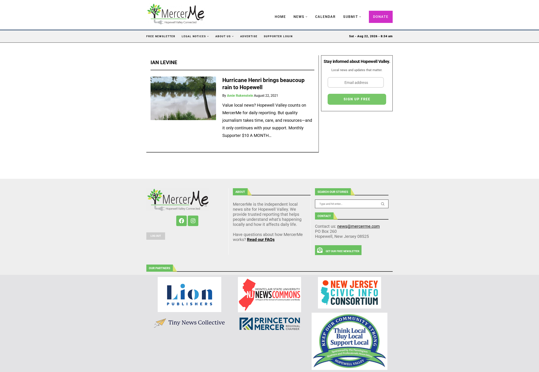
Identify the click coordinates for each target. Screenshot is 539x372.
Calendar (325, 17)
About (240, 191)
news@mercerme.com (358, 226)
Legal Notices (194, 36)
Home (280, 17)
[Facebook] (181, 221)
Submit (350, 17)
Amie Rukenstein (240, 96)
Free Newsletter (160, 36)
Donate (380, 17)
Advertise (248, 36)
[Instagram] (193, 221)
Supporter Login (278, 36)
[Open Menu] (270, 13)
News (299, 17)
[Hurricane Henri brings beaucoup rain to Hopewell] (183, 98)
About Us (223, 36)
